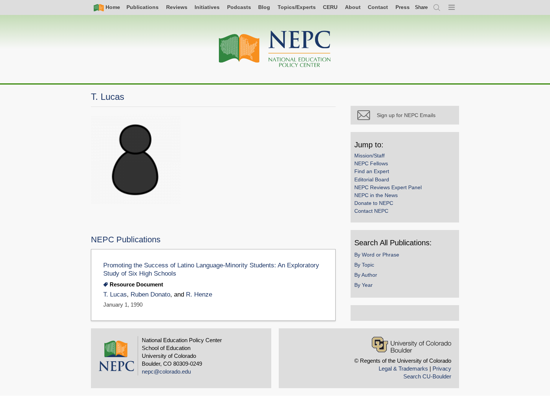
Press (402, 7)
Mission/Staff (369, 156)
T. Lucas (115, 294)
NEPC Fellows (371, 163)
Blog (264, 7)
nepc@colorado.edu (166, 371)
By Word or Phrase (376, 255)
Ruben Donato (150, 294)
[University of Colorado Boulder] (411, 344)
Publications (142, 7)
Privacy (442, 368)
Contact (378, 7)
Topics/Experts (297, 7)
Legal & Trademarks (403, 368)
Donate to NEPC (373, 203)
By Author (365, 275)
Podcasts (239, 7)
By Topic (364, 265)
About (353, 7)
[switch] (421, 7)
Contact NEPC (371, 211)
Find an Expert (371, 171)
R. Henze (199, 294)
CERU (330, 7)
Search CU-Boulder (427, 376)
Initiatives (207, 7)
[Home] (275, 49)
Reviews (176, 7)
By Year (363, 285)
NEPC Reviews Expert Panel (388, 187)
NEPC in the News (376, 195)
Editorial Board (371, 179)
